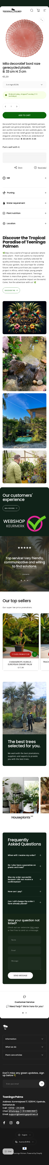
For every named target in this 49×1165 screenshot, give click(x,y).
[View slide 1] (21, 580)
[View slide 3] (27, 580)
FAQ (32, 927)
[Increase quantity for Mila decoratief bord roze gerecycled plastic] (16, 106)
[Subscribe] (41, 1083)
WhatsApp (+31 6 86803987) (23, 1111)
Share (20, 167)
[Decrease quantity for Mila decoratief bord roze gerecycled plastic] (5, 106)
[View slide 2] (24, 580)
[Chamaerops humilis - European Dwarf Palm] (21, 635)
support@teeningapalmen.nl (23, 1114)
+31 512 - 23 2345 (15, 1107)
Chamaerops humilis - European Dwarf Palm (21, 663)
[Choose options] (34, 654)
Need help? (42, 168)
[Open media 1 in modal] (41, 19)
